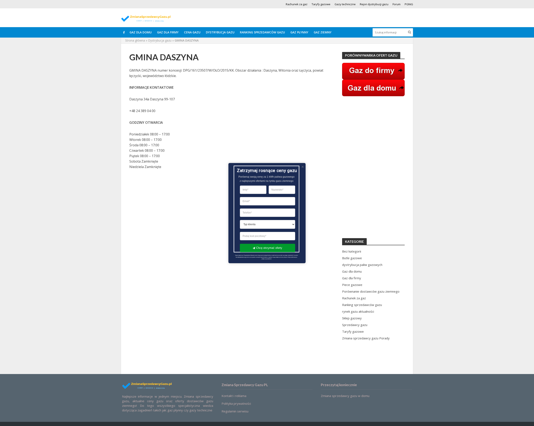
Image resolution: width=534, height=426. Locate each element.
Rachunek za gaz (296, 4)
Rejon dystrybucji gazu (374, 4)
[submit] (409, 32)
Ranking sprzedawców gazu (262, 32)
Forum (396, 4)
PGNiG (409, 4)
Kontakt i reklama (234, 396)
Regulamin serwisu (235, 411)
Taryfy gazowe (321, 4)
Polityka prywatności (236, 403)
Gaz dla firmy (168, 32)
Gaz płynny (299, 32)
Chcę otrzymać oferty (269, 247)
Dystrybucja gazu (220, 32)
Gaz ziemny (322, 32)
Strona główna (135, 40)
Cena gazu (192, 32)
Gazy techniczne (345, 4)
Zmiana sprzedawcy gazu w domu (345, 396)
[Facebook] (124, 32)
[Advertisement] (373, 167)
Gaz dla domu (141, 32)
